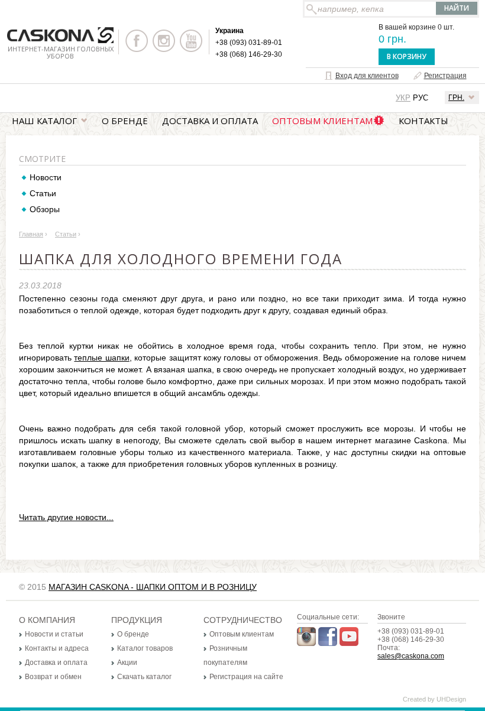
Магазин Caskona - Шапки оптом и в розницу (152, 587)
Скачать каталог (144, 677)
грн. (456, 97)
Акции (127, 662)
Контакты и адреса (57, 648)
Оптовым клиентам (322, 120)
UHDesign (451, 699)
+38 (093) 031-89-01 (248, 42)
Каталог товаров (145, 648)
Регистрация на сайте (246, 677)
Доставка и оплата (210, 120)
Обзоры (45, 209)
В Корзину (406, 56)
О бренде (125, 120)
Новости (46, 177)
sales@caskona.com (410, 656)
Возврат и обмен (53, 677)
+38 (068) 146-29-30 (248, 54)
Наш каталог (44, 120)
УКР (403, 97)
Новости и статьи (54, 634)
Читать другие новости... (66, 517)
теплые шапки (101, 357)
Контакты (423, 120)
